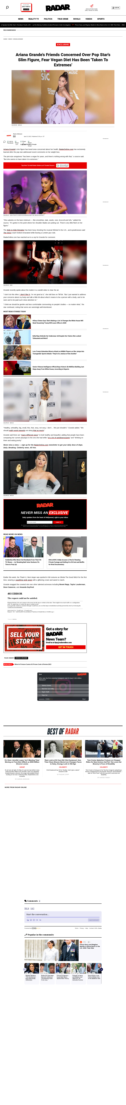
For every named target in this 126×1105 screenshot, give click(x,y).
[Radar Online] (58, 7)
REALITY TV (33, 19)
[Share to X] (17, 142)
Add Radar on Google (30, 144)
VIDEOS (89, 19)
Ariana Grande (18, 39)
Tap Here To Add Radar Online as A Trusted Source (37, 165)
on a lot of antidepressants (59, 438)
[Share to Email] (30, 142)
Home (5, 39)
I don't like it (25, 294)
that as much (38, 430)
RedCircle (15, 619)
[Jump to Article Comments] (4, 142)
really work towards (17, 430)
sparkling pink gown (24, 580)
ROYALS (76, 19)
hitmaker (15, 230)
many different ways (29, 435)
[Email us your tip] (26, 11)
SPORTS (100, 19)
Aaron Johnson (17, 134)
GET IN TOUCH (65, 647)
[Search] (7, 8)
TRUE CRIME (62, 19)
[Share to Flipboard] (23, 142)
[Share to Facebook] (10, 142)
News (10, 39)
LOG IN (116, 7)
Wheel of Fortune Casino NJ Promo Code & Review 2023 (33, 664)
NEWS (20, 19)
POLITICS (48, 19)
